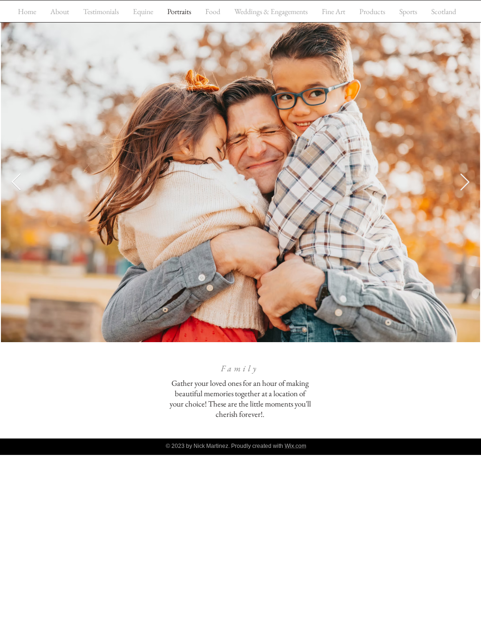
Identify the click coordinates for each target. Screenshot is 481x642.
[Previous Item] (16, 182)
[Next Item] (464, 182)
